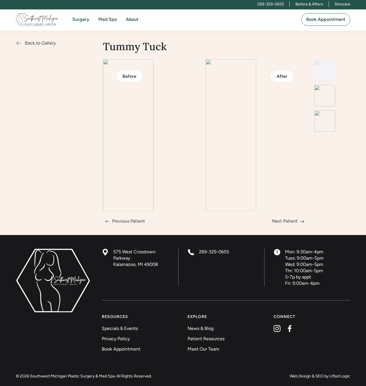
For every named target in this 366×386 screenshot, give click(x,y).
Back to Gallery (40, 43)
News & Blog (201, 328)
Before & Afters (309, 4)
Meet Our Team (203, 349)
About (132, 19)
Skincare (342, 4)
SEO (319, 376)
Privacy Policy (116, 338)
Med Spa (107, 19)
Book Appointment (325, 19)
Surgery (80, 19)
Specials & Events (120, 328)
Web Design (300, 376)
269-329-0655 (270, 4)
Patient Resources (206, 338)
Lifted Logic (339, 376)
